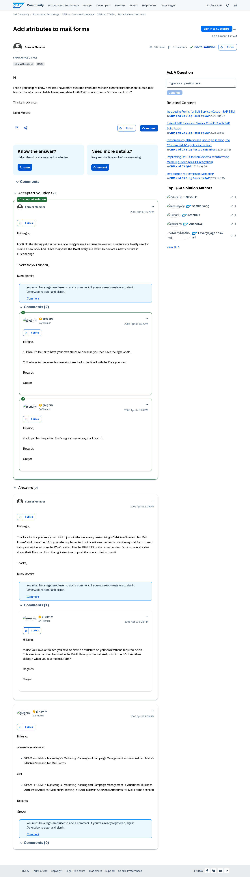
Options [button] (234, 29)
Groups (87, 5)
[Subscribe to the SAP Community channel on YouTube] (220, 870)
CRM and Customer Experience (78, 14)
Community (35, 5)
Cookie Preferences (130, 871)
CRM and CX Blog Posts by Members (193, 149)
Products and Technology (63, 5)
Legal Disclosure (75, 871)
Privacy (25, 871)
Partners (120, 5)
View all (172, 247)
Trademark (95, 871)
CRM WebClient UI (24, 64)
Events (134, 5)
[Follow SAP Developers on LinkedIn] (226, 870)
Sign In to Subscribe (217, 28)
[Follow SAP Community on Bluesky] (213, 870)
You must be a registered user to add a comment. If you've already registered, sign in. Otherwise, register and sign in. (81, 289)
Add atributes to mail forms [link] (131, 14)
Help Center (149, 5)
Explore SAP (214, 5)
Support (110, 871)
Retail (40, 64)
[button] (221, 47)
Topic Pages (168, 5)
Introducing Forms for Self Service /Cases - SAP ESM (201, 111)
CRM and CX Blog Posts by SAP (189, 115)
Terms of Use (40, 871)
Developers (103, 5)
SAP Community (21, 14)
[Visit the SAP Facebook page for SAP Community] (207, 870)
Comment (149, 128)
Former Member (35, 47)
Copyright (56, 871)
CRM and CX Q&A (106, 14)
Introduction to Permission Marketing (190, 173)
